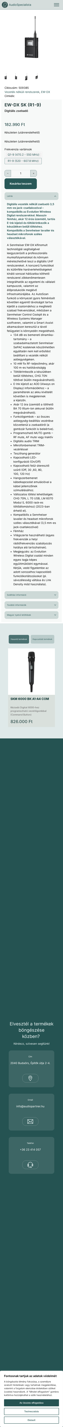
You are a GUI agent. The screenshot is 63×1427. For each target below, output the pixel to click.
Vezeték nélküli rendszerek (22, 92)
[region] (31, 1399)
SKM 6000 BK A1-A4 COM (29, 699)
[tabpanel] (31, 687)
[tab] (19, 639)
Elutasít (31, 1420)
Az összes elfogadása (31, 1402)
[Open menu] (56, 4)
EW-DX (45, 92)
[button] (57, 15)
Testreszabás (31, 1411)
